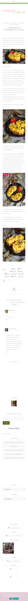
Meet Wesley (14, 446)
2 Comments (14, 290)
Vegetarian (16, 24)
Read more (15, 598)
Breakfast (6, 23)
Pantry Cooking (12, 23)
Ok (10, 598)
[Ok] (26, 596)
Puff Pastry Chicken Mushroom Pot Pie (14, 458)
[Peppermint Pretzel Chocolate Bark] (8, 548)
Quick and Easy (20, 23)
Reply (7, 319)
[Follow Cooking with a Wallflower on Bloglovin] (14, 428)
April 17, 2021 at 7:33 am (14, 312)
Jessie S (10, 310)
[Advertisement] (13, 471)
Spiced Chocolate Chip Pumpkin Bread (14, 450)
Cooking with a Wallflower (14, 11)
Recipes (11, 24)
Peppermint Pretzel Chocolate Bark (14, 442)
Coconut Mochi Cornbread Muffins (14, 454)
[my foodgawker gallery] (14, 528)
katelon (11, 328)
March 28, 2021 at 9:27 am (14, 330)
